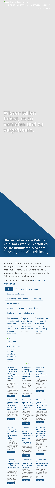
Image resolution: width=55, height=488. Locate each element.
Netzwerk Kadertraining (18, 5)
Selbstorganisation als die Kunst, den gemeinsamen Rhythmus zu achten (13, 434)
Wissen (41, 9)
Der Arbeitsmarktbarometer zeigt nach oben (42, 464)
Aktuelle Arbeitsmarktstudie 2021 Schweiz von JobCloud (27, 464)
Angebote (46, 5)
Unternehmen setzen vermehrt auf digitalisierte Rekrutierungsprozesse (27, 405)
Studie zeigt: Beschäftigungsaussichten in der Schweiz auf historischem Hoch (27, 374)
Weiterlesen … (11, 395)
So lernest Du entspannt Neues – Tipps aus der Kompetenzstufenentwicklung (13, 465)
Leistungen (35, 5)
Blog (48, 9)
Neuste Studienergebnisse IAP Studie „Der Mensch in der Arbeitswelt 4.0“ (42, 405)
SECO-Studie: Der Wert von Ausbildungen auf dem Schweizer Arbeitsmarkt (13, 405)
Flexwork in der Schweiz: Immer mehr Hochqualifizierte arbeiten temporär (13, 374)
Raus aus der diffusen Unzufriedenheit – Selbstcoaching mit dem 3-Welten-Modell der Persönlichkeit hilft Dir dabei (27, 437)
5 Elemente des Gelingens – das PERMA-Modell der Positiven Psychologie (41, 433)
